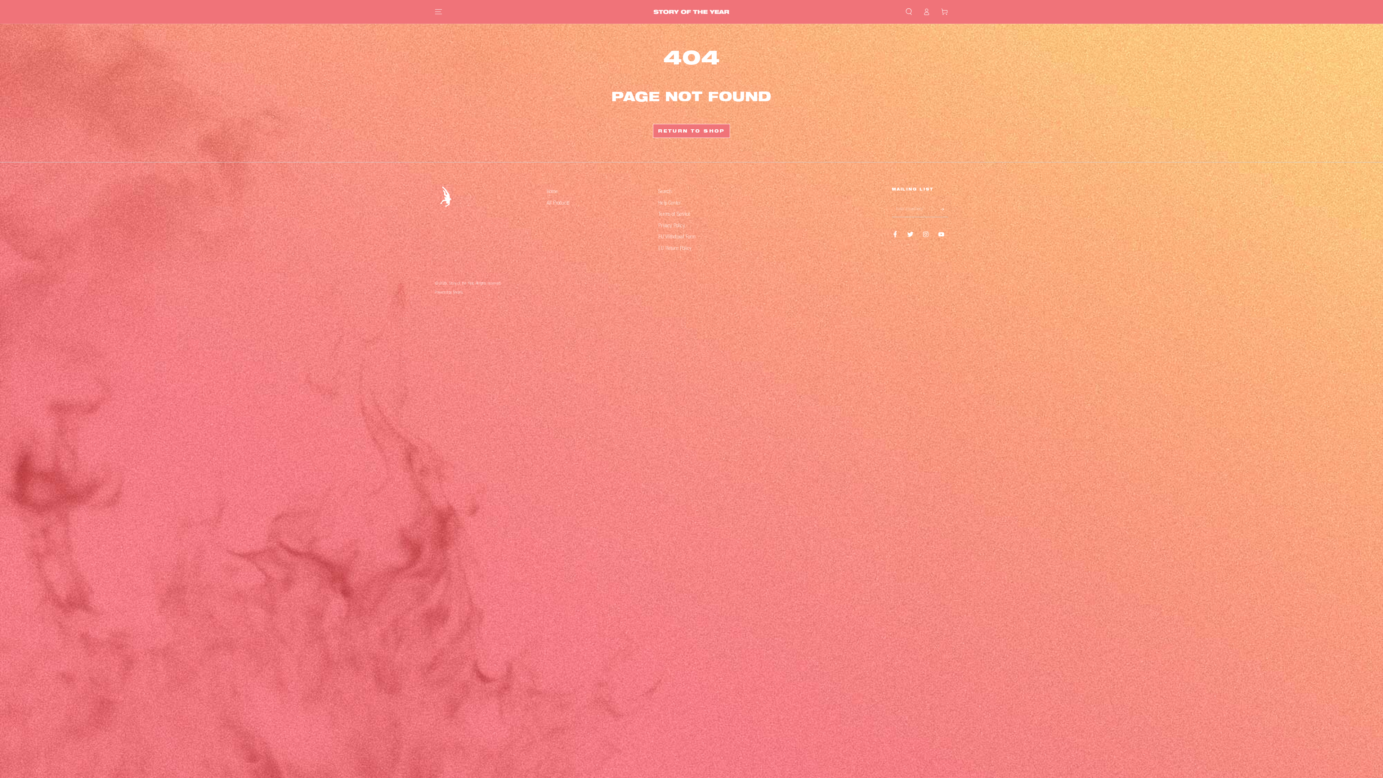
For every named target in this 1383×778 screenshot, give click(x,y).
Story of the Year (461, 284)
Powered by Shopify (449, 293)
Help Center (669, 203)
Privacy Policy (671, 226)
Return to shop (691, 131)
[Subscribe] (944, 209)
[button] (909, 11)
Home (552, 191)
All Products (558, 203)
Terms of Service (674, 214)
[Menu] (438, 11)
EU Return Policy (674, 248)
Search (665, 191)
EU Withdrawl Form (676, 237)
